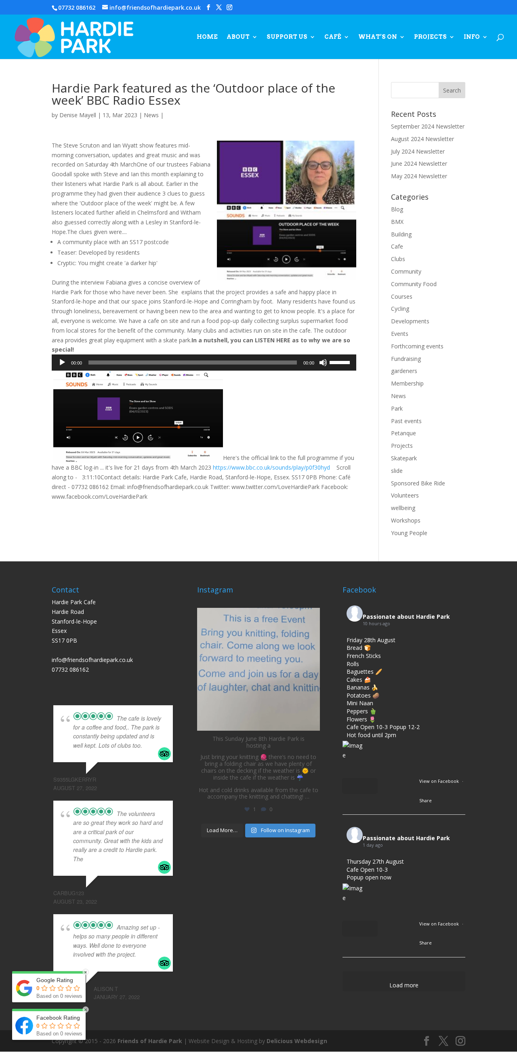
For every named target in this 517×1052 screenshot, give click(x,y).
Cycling (400, 308)
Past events (406, 421)
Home (207, 37)
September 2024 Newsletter (427, 126)
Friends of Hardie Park (150, 1041)
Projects (430, 37)
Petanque (403, 433)
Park (397, 408)
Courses (401, 296)
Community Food (414, 284)
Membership (407, 383)
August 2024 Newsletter (422, 139)
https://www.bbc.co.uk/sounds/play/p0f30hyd (271, 467)
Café (332, 37)
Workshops (405, 520)
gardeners (404, 371)
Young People (409, 533)
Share (425, 800)
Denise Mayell (77, 115)
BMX (397, 222)
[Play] (62, 362)
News (151, 115)
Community (406, 271)
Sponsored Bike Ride (418, 483)
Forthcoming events (417, 346)
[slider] (341, 361)
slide (397, 470)
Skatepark (404, 458)
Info (472, 37)
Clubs (398, 259)
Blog (397, 209)
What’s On (377, 37)
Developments (410, 321)
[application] (204, 362)
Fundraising (406, 359)
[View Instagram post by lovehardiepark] (312, 721)
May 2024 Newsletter (419, 176)
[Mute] (323, 362)
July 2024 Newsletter (418, 151)
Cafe (397, 246)
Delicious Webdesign (297, 1041)
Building (401, 234)
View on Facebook (439, 781)
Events (399, 333)
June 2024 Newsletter (419, 163)
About (238, 37)
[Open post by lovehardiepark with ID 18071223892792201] (258, 669)
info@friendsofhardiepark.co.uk (92, 660)
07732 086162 (76, 7)
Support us (287, 37)
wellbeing (403, 508)
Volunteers (405, 495)
